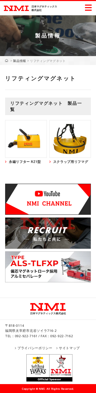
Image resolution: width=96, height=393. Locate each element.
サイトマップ (69, 348)
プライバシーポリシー (34, 348)
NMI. (42, 388)
